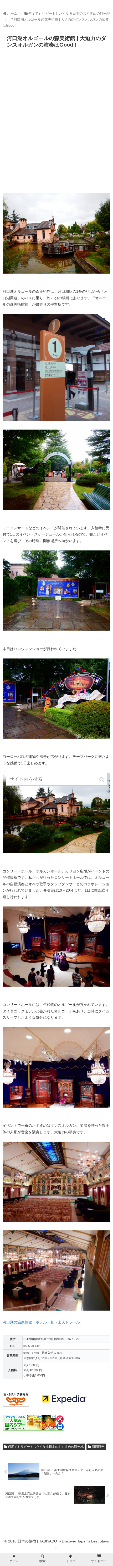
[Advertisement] (56, 122)
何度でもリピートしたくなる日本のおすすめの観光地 (46, 1447)
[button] (102, 779)
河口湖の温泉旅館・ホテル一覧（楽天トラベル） (43, 1322)
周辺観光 (98, 1447)
